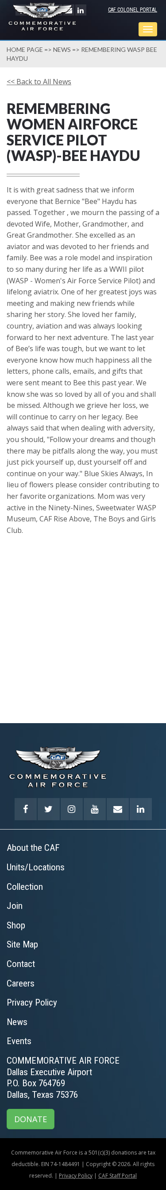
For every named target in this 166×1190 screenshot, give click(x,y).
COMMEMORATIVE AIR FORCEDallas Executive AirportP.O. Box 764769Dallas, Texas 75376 (63, 1077)
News (62, 49)
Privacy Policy (76, 1175)
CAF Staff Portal (117, 1175)
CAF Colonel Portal (132, 10)
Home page (25, 49)
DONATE (30, 1119)
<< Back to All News (39, 81)
